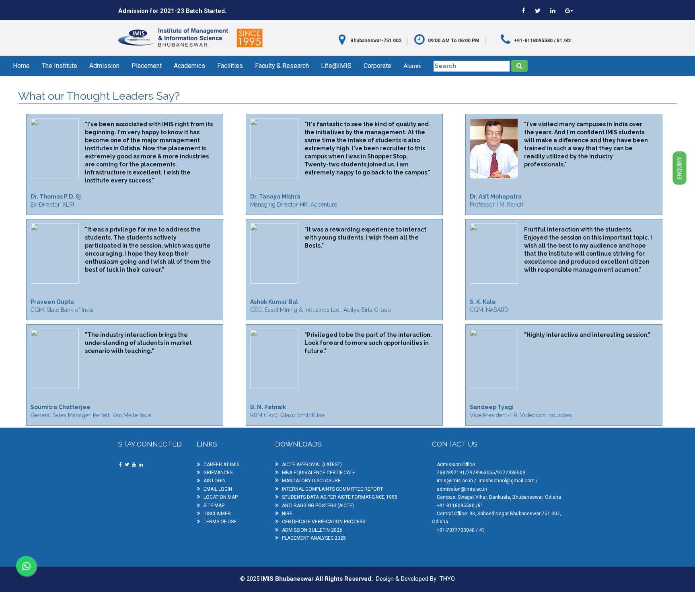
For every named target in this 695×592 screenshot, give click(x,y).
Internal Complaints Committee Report (332, 489)
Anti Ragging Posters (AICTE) (318, 505)
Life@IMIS (336, 66)
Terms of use (220, 521)
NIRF (287, 513)
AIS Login (215, 480)
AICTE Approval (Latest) (312, 464)
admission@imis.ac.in (462, 489)
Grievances (218, 472)
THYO (447, 578)
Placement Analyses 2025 (314, 538)
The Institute (59, 66)
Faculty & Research (282, 66)
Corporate (377, 66)
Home (21, 66)
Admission (104, 66)
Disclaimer (217, 513)
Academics (189, 66)
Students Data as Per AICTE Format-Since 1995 (339, 497)
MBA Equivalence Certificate (318, 472)
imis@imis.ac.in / (457, 480)
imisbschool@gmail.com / (508, 480)
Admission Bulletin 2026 (312, 530)
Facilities (230, 66)
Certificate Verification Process (323, 521)
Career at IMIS (221, 464)
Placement (147, 66)
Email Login (218, 489)
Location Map (221, 497)
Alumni (412, 66)
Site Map (214, 505)
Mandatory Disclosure (311, 480)
